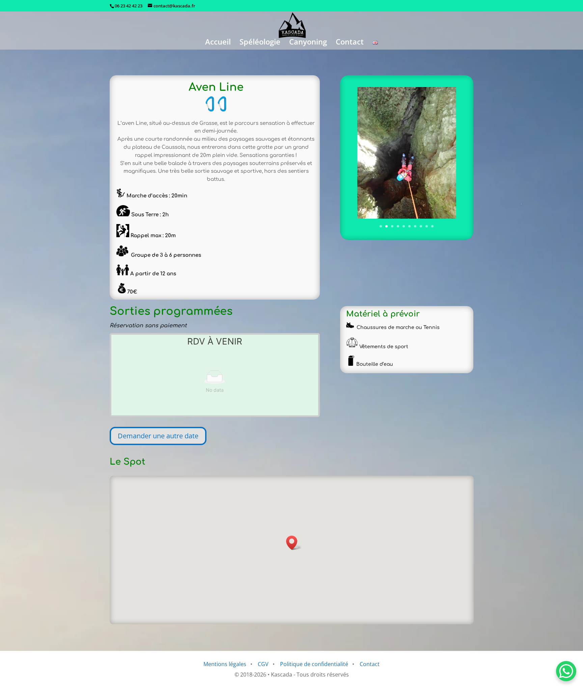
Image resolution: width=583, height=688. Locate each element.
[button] (294, 542)
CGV (263, 664)
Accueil (218, 43)
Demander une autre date (158, 435)
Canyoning (308, 43)
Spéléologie (260, 43)
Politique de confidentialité (314, 664)
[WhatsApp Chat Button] (566, 671)
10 (432, 226)
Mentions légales (224, 664)
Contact (350, 43)
